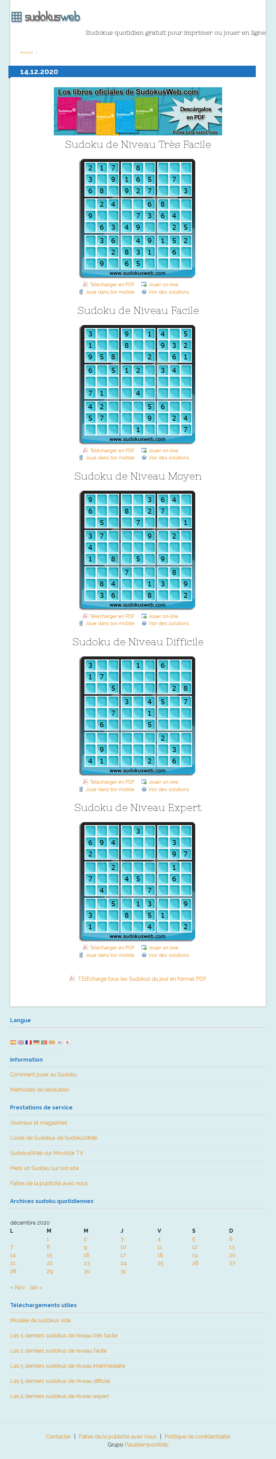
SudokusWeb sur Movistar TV (46, 1153)
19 (195, 1255)
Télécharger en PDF (112, 284)
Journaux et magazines (38, 1123)
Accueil (26, 52)
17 (123, 1255)
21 (12, 1263)
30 (87, 1271)
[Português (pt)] (44, 1042)
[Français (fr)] (29, 1042)
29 (50, 1271)
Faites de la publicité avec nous (49, 1183)
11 (160, 1247)
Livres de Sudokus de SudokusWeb (54, 1138)
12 (195, 1247)
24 (123, 1263)
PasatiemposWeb (147, 1444)
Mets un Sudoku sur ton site (44, 1168)
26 (195, 1263)
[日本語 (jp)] (67, 1042)
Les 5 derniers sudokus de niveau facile (58, 1351)
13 (232, 1247)
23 (87, 1263)
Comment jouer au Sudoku (43, 1074)
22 (50, 1263)
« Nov (17, 1287)
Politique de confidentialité (197, 1436)
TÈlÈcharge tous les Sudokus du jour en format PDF (141, 979)
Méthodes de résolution (39, 1090)
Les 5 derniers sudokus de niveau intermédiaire (67, 1366)
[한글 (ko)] (60, 1042)
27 (232, 1263)
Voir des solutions (168, 292)
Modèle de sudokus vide (40, 1320)
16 (87, 1255)
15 (49, 1255)
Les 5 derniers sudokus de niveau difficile (60, 1381)
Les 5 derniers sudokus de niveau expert (59, 1396)
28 (13, 1271)
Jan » (35, 1287)
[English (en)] (21, 1042)
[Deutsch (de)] (36, 1042)
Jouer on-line (163, 284)
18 (160, 1255)
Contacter (58, 1436)
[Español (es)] (13, 1042)
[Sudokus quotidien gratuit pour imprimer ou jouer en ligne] (138, 17)
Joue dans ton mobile (110, 292)
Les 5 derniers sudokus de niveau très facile (63, 1335)
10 (123, 1247)
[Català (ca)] (52, 1042)
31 (123, 1271)
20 (232, 1255)
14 (13, 1255)
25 (161, 1263)
